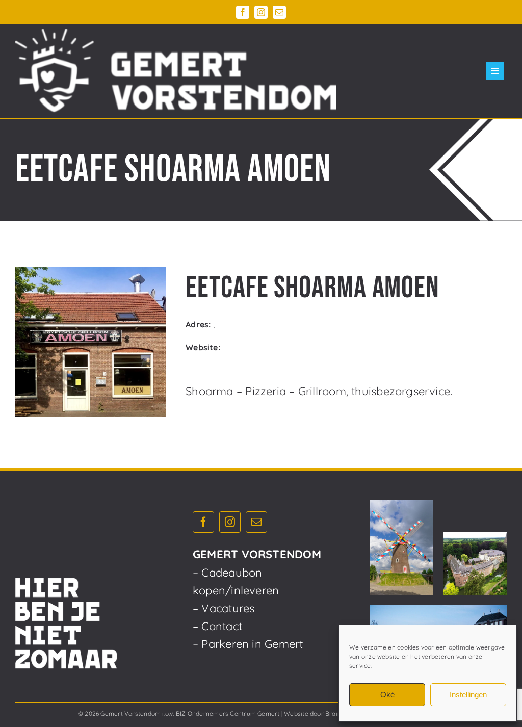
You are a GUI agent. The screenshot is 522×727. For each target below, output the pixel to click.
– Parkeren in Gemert (248, 644)
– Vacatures (223, 608)
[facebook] (242, 12)
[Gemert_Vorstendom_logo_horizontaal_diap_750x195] (175, 71)
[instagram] (261, 12)
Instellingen (468, 694)
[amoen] (90, 342)
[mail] (279, 12)
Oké (387, 694)
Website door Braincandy (321, 713)
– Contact (217, 626)
